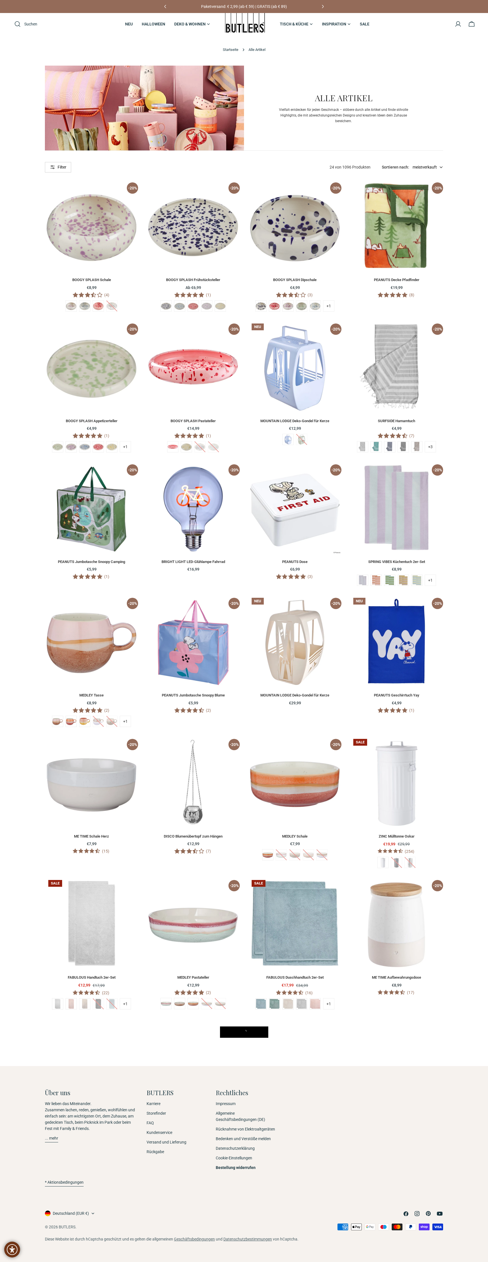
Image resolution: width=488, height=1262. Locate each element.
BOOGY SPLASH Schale (91, 280)
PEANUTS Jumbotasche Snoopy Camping (91, 562)
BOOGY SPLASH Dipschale (295, 280)
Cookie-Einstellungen (234, 1158)
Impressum (226, 1103)
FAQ (150, 1123)
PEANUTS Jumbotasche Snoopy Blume (193, 695)
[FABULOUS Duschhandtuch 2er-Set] (294, 923)
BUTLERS (67, 1227)
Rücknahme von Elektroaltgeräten (245, 1129)
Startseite (230, 50)
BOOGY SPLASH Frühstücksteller (193, 280)
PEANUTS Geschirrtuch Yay (396, 695)
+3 (430, 447)
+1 (328, 306)
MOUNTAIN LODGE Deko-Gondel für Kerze (294, 421)
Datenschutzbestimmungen (247, 1239)
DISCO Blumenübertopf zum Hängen (193, 836)
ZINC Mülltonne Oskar (397, 836)
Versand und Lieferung (166, 1142)
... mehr (51, 1138)
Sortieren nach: (395, 167)
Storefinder (156, 1113)
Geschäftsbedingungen (194, 1239)
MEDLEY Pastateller (193, 977)
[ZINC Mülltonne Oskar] (396, 782)
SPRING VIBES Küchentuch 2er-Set (396, 562)
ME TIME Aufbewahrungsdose (396, 977)
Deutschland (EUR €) (71, 1213)
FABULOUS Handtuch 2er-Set (92, 977)
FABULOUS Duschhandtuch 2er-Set (295, 977)
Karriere (153, 1103)
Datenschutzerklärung (235, 1148)
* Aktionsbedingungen (64, 1182)
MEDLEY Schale (295, 836)
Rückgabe (155, 1151)
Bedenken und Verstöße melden (243, 1138)
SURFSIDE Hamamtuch (396, 421)
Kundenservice (159, 1132)
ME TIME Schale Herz (91, 836)
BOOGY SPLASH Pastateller (193, 421)
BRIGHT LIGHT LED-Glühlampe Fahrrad (193, 562)
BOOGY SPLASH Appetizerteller (91, 421)
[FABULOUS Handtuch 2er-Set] (91, 923)
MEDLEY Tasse (91, 695)
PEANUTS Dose (295, 562)
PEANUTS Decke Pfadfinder (396, 280)
